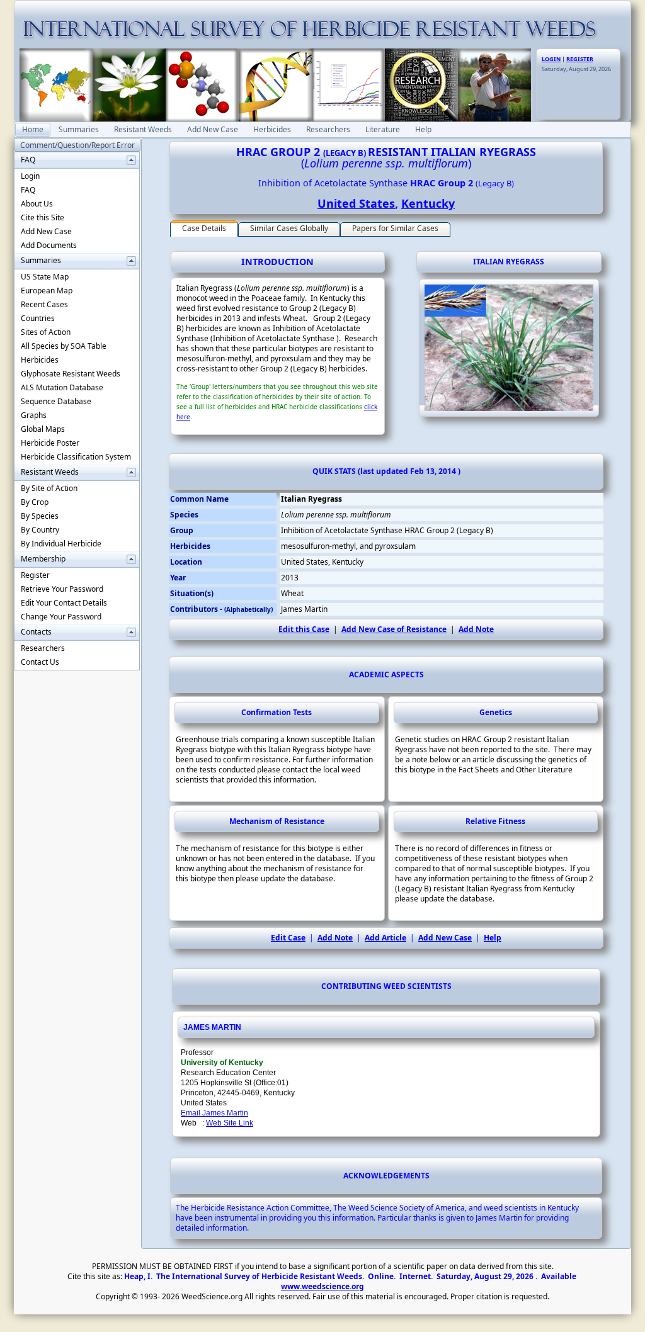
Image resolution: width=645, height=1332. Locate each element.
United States (356, 203)
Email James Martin (214, 1113)
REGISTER (579, 59)
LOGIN (551, 59)
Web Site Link (229, 1123)
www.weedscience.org (322, 1286)
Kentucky (428, 203)
